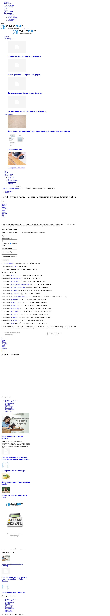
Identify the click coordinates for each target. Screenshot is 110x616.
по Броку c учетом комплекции (20, 284)
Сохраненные (8, 13)
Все (9, 40)
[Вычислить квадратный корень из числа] (6, 492)
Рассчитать (5, 260)
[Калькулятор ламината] (17, 164)
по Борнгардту (15, 293)
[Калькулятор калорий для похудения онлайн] (6, 479)
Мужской (6, 243)
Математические (12, 17)
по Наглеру (14, 317)
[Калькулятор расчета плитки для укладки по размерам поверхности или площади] (17, 128)
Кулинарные (11, 16)
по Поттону (14, 302)
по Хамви (13, 314)
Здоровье (10, 20)
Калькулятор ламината (16, 168)
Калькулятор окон (15, 149)
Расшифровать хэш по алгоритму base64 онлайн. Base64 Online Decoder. (16, 458)
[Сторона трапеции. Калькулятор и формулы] (17, 53)
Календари (11, 14)
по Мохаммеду (15, 281)
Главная (6, 2)
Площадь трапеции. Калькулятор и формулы (25, 93)
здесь (68, 328)
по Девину (14, 305)
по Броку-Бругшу (16, 278)
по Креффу (14, 290)
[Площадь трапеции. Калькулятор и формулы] (17, 89)
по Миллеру (14, 311)
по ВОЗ (13, 323)
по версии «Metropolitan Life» (19, 296)
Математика (7, 3)
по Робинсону (15, 308)
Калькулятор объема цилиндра (13, 471)
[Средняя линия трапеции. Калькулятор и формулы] (17, 108)
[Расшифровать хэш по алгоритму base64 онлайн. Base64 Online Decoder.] (6, 454)
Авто (5, 8)
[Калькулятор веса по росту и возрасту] (15, 433)
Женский (14, 243)
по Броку (13, 275)
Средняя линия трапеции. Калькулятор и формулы (27, 111)
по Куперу (14, 320)
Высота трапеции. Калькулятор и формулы (24, 75)
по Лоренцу (14, 299)
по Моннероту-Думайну (18, 287)
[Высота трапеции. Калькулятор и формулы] (17, 71)
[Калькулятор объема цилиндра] (6, 467)
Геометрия (11, 5)
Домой (4, 188)
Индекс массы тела (7, 263)
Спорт (6, 10)
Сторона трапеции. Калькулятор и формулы (24, 56)
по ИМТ (14, 266)
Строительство (8, 6)
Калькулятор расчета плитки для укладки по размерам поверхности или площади (39, 131)
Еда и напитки (8, 11)
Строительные (12, 19)
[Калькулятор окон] (17, 146)
